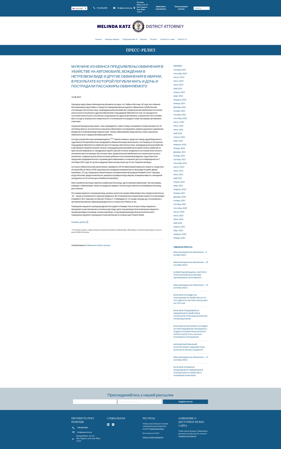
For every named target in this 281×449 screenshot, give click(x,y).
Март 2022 (178, 141)
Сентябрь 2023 (180, 73)
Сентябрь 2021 (180, 163)
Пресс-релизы (103, 245)
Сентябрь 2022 (180, 118)
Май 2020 (177, 223)
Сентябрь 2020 (180, 208)
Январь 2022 (179, 148)
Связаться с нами (167, 39)
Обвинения (91, 245)
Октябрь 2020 (179, 204)
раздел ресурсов (157, 429)
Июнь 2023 (178, 84)
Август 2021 (178, 167)
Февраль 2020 (179, 234)
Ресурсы (153, 39)
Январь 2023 (179, 103)
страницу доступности (187, 436)
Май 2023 (177, 88)
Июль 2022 (178, 126)
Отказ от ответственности (153, 437)
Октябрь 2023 (179, 70)
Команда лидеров (112, 39)
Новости (181, 39)
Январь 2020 (179, 238)
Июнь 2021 (178, 174)
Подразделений (128, 39)
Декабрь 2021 (179, 152)
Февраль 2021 (179, 189)
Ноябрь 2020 (179, 200)
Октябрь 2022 (179, 114)
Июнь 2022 (178, 129)
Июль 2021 (178, 170)
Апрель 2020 (179, 226)
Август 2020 (178, 212)
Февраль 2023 (179, 99)
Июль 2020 (178, 215)
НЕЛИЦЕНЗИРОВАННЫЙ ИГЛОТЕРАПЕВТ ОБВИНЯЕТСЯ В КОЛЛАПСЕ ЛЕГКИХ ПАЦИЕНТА (189, 347)
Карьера (143, 39)
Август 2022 (178, 122)
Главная (98, 39)
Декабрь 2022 (179, 107)
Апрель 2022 (179, 137)
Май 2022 (177, 133)
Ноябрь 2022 (179, 111)
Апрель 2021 (179, 182)
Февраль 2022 (179, 144)
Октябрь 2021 (179, 159)
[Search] (208, 8)
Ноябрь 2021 (179, 155)
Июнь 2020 (178, 219)
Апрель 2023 (179, 92)
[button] (79, 8)
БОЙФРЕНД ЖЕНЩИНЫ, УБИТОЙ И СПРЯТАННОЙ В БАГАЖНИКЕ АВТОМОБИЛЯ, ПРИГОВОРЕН (190, 275)
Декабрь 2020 (179, 197)
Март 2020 (178, 230)
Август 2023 (178, 77)
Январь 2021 (179, 193)
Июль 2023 (178, 81)
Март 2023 (178, 96)
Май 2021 (177, 178)
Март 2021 (178, 185)
